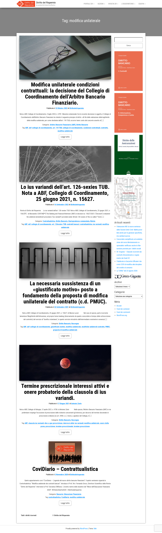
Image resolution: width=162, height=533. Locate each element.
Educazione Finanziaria (72, 494)
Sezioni (101, 4)
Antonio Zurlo (76, 404)
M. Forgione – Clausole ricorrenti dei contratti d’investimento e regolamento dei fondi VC (129, 255)
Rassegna (75, 324)
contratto (104, 128)
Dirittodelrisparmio (77, 108)
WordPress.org (122, 315)
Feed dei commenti (123, 312)
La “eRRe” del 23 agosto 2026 (127, 271)
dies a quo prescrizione (53, 423)
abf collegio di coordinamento (40, 128)
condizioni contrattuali (91, 128)
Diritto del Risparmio (46, 2)
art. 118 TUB (57, 128)
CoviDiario (65, 497)
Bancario (60, 494)
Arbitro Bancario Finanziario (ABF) (63, 125)
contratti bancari (73, 224)
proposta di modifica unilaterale (65, 330)
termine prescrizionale (64, 426)
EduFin (141, 4)
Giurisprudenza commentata (78, 221)
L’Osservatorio (127, 4)
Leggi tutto (65, 137)
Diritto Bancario (82, 125)
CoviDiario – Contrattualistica (65, 469)
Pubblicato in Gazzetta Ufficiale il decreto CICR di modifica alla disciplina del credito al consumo (129, 264)
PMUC (107, 327)
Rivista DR (112, 4)
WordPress (84, 529)
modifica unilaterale (65, 131)
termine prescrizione (82, 426)
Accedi (119, 306)
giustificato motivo (58, 327)
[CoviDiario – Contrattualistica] (65, 452)
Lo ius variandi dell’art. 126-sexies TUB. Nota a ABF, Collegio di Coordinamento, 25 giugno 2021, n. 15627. (65, 193)
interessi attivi (68, 423)
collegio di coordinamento (73, 128)
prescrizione (50, 426)
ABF (26, 128)
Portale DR (88, 4)
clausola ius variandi (36, 423)
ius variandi (97, 224)
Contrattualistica (49, 221)
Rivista (92, 221)
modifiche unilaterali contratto (93, 327)
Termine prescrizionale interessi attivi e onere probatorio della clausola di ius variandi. (65, 392)
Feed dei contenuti (123, 309)
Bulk (95, 529)
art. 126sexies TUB (59, 224)
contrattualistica (86, 224)
